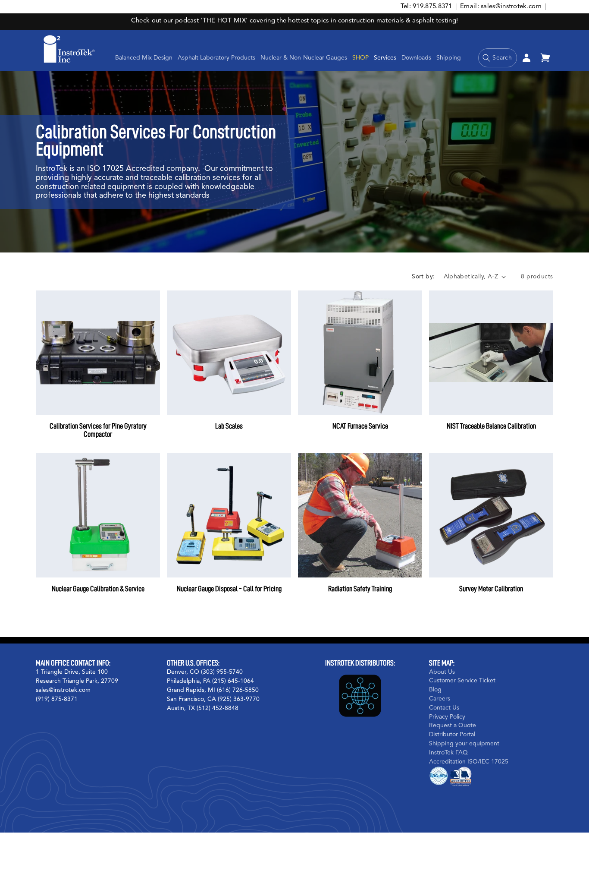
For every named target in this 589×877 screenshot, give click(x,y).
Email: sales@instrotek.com (501, 6)
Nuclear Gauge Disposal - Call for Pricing (229, 589)
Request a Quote (452, 725)
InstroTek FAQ (448, 753)
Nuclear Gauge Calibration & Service (98, 589)
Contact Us (444, 708)
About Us (442, 672)
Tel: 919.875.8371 (426, 6)
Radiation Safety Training (360, 589)
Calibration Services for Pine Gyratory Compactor (98, 430)
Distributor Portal (452, 735)
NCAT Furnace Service (360, 426)
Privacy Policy (447, 717)
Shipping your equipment (464, 744)
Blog (435, 690)
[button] (216, 58)
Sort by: (423, 277)
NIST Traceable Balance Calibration (491, 426)
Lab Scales (229, 426)
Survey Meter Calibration (491, 589)
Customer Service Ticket (462, 681)
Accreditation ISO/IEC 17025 (468, 762)
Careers (439, 699)
